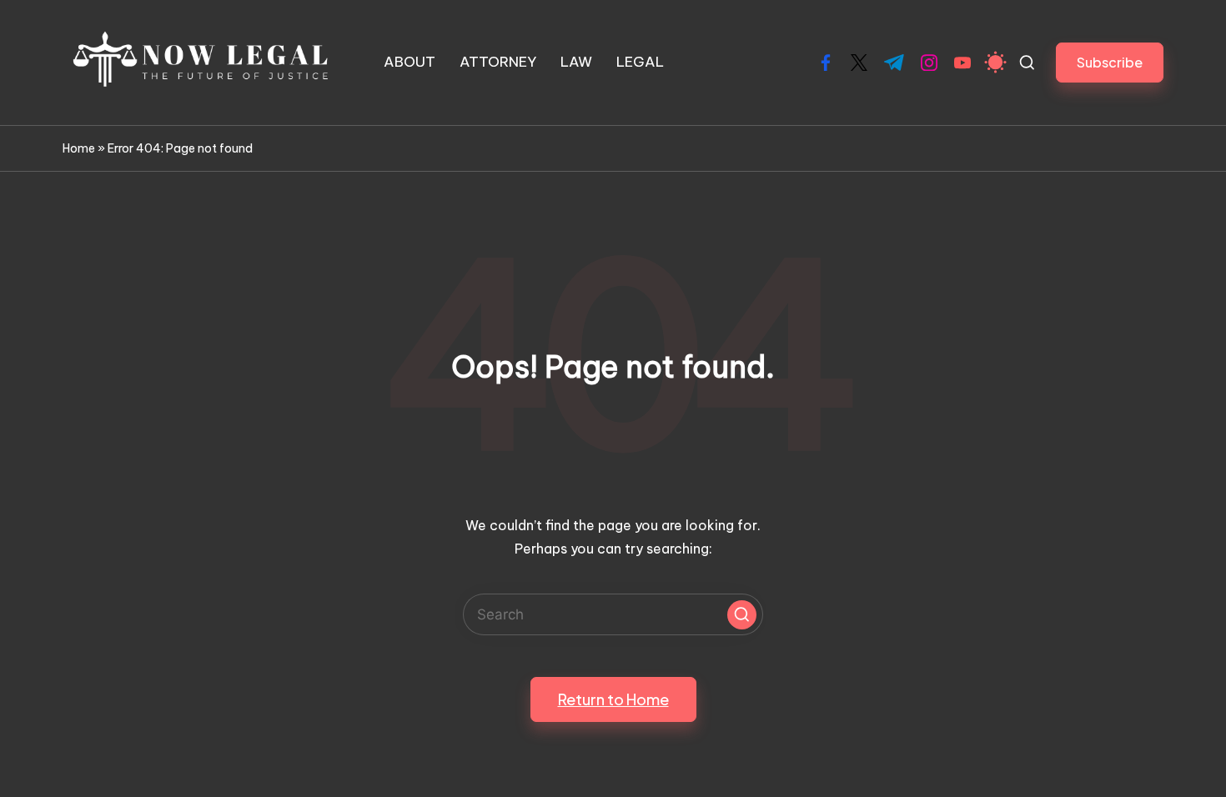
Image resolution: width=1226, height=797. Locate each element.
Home (79, 148)
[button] (1109, 62)
